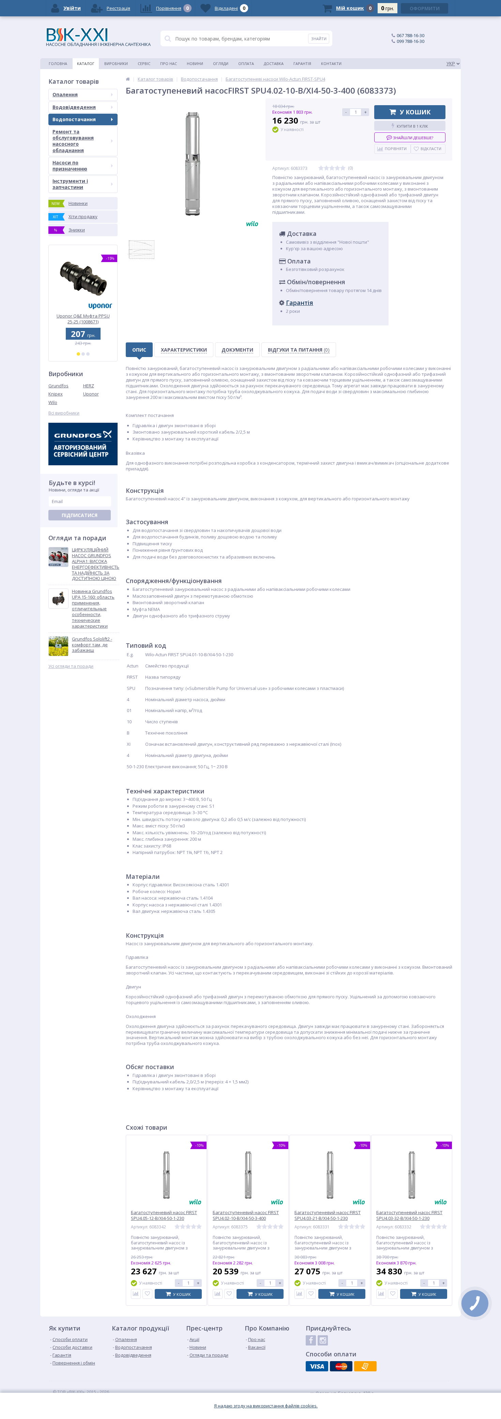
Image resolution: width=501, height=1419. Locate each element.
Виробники (116, 63)
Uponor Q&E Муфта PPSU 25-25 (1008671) (83, 318)
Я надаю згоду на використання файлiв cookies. (266, 1406)
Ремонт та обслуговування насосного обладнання (73, 141)
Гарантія (302, 63)
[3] (88, 354)
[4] (337, 168)
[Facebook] (311, 1340)
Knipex (55, 394)
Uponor (91, 394)
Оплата (246, 63)
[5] (343, 168)
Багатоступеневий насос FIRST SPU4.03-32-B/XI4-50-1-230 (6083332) (409, 1218)
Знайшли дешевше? (412, 137)
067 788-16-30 (410, 35)
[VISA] (317, 1366)
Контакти (331, 63)
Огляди (220, 63)
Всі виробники (63, 413)
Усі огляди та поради (70, 666)
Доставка (274, 63)
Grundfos (58, 386)
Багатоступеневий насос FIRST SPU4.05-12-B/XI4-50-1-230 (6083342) (164, 1218)
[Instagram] (323, 1340)
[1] (78, 354)
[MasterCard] (341, 1366)
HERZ (88, 386)
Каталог (85, 63)
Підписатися (79, 515)
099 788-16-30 (410, 41)
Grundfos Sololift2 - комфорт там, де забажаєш (92, 645)
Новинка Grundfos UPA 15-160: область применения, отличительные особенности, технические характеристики (93, 608)
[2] (83, 354)
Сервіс (144, 63)
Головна (58, 63)
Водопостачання (74, 119)
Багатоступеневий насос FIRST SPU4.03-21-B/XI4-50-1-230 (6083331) (327, 1218)
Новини (195, 63)
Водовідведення (74, 107)
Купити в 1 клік (412, 126)
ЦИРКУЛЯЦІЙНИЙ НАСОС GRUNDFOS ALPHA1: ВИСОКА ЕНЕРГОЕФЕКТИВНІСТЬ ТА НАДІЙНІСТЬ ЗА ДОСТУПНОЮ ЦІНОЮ (95, 564)
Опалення (65, 94)
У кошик (415, 112)
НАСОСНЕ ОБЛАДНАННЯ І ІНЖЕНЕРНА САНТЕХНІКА (98, 44)
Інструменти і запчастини (70, 184)
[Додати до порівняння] (136, 1294)
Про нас (168, 63)
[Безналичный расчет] (365, 1366)
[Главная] (128, 79)
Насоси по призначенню (69, 165)
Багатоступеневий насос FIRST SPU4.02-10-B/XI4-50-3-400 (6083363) (246, 1218)
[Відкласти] (147, 1294)
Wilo (52, 402)
